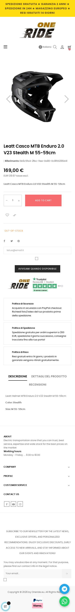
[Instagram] (20, 504)
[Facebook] (6, 504)
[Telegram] (64, 589)
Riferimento (12, 161)
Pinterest (20, 241)
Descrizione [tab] (17, 376)
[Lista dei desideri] (7, 215)
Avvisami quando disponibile (37, 269)
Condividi (6, 241)
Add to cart (43, 200)
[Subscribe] (66, 573)
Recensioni (37, 384)
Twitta (13, 241)
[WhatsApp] (64, 601)
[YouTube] (13, 504)
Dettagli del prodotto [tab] (49, 376)
